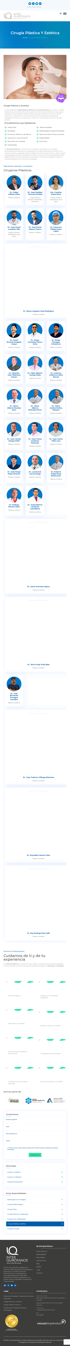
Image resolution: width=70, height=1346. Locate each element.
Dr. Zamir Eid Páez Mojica (38, 587)
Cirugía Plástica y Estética (17, 1224)
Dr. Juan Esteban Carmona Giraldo (35, 193)
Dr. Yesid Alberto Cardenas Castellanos (35, 507)
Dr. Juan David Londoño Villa (14, 228)
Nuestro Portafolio (14, 1172)
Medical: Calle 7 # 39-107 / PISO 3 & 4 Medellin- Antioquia (49, 1304)
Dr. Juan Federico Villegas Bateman (38, 777)
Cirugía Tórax (12, 1209)
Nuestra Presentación (15, 1182)
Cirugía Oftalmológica (15, 1204)
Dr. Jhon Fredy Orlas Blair (38, 665)
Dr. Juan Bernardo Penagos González (14, 696)
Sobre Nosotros (41, 1251)
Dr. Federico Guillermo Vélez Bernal (56, 375)
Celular (8, 1140)
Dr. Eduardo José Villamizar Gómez (14, 375)
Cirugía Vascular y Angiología (17, 1214)
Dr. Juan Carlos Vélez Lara (56, 440)
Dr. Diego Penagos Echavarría (56, 342)
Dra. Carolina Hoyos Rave (56, 193)
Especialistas (40, 1257)
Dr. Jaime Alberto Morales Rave (14, 408)
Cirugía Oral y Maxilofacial (16, 1219)
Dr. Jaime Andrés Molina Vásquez (56, 408)
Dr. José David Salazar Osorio (35, 228)
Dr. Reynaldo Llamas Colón (38, 855)
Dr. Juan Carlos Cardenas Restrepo (35, 441)
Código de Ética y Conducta (13, 1301)
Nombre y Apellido (11, 1119)
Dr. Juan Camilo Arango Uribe (14, 440)
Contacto (39, 1273)
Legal (38, 1270)
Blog (38, 1263)
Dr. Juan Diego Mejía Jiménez (14, 473)
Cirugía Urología (13, 1229)
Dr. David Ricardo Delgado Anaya (14, 342)
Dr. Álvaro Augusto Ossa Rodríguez (38, 311)
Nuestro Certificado (14, 1177)
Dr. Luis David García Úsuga (35, 473)
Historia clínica (41, 1260)
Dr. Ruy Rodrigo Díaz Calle (38, 933)
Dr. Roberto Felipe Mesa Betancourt (56, 474)
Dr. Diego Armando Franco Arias (35, 342)
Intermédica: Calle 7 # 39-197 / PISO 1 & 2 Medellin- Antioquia (50, 1299)
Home (25, 38)
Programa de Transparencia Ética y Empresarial (15, 1309)
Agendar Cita (35, 1155)
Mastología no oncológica (16, 1199)
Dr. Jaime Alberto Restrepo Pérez (35, 408)
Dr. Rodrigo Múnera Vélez (14, 506)
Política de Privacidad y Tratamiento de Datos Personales (19, 1297)
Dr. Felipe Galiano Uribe (14, 193)
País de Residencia (11, 1133)
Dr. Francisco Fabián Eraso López (56, 229)
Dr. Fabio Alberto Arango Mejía (35, 374)
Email (7, 1126)
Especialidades (41, 1254)
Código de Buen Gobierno (12, 1305)
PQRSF (38, 1267)
